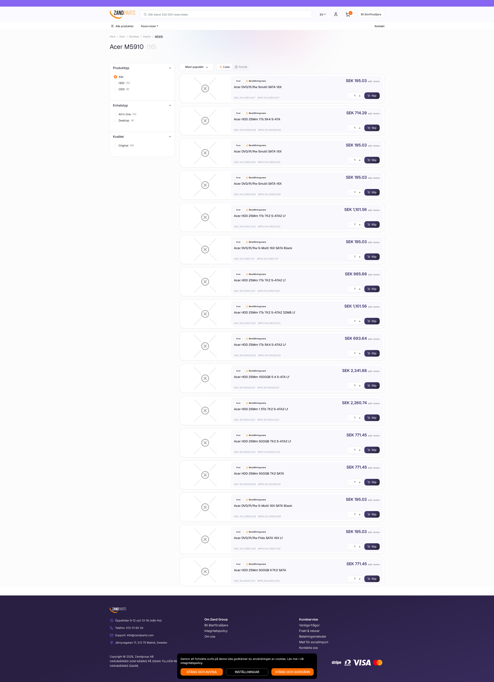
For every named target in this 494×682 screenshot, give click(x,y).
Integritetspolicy (216, 631)
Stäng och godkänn (292, 672)
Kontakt (380, 26)
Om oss (209, 636)
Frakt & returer (309, 631)
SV (321, 14)
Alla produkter (124, 26)
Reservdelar (148, 26)
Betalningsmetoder (312, 636)
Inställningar (247, 672)
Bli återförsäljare (371, 14)
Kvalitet (118, 136)
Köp (374, 95)
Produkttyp (121, 67)
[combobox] (226, 14)
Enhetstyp (120, 105)
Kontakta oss (308, 648)
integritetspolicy (191, 663)
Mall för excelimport (313, 642)
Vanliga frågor (309, 625)
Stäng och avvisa (202, 672)
